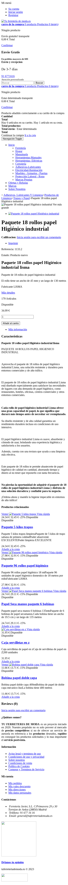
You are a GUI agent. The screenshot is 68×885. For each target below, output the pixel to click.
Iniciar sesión (15, 12)
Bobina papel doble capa (19, 678)
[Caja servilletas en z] (14, 629)
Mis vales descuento (19, 786)
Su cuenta (13, 8)
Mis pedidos (15, 783)
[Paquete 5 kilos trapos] (23, 514)
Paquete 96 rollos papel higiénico (24, 565)
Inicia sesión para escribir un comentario (39, 237)
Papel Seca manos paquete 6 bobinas (27, 604)
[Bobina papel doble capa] (24, 664)
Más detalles (8, 292)
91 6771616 (8, 76)
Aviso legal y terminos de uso (24, 753)
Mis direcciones (17, 789)
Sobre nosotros (16, 759)
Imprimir (13, 243)
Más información (17, 329)
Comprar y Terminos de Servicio (26, 769)
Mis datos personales (19, 792)
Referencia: (8, 249)
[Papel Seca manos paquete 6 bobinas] (31, 590)
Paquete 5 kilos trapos (17, 527)
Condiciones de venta (20, 763)
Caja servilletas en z (15, 642)
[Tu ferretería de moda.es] (16, 21)
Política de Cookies (19, 766)
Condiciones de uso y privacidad (26, 756)
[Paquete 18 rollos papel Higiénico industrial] (33, 213)
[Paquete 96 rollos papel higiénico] (29, 552)
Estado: (5, 255)
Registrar (13, 15)
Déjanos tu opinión (12, 862)
